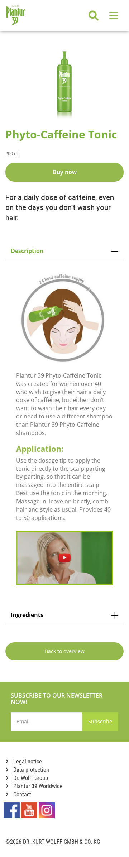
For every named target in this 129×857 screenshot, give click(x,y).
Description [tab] (27, 251)
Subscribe (100, 721)
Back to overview (65, 651)
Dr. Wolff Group (30, 778)
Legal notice (27, 761)
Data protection (30, 769)
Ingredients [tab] (27, 615)
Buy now (65, 172)
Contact (21, 794)
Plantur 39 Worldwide (37, 786)
